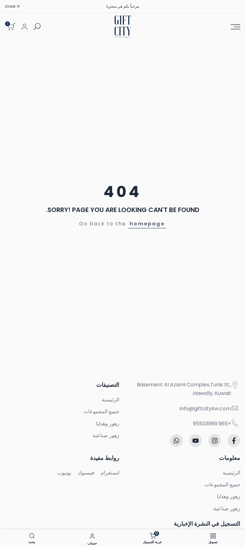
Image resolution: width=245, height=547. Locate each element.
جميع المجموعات (101, 411)
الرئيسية (110, 399)
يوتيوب (64, 472)
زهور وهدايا (107, 423)
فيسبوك (86, 472)
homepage (147, 223)
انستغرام (110, 472)
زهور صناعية (106, 435)
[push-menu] (235, 26)
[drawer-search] (37, 26)
